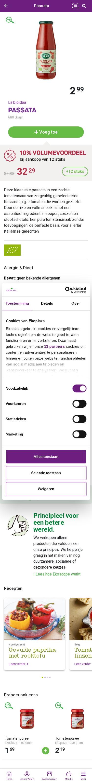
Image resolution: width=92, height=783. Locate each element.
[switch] (79, 404)
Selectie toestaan (46, 473)
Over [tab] (75, 303)
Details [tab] (47, 303)
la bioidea (17, 102)
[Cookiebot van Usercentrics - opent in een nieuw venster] (65, 290)
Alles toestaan (46, 456)
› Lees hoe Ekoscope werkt (56, 574)
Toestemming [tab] (17, 303)
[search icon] (84, 6)
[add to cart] (45, 750)
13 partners (54, 346)
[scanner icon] (75, 6)
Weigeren (46, 489)
